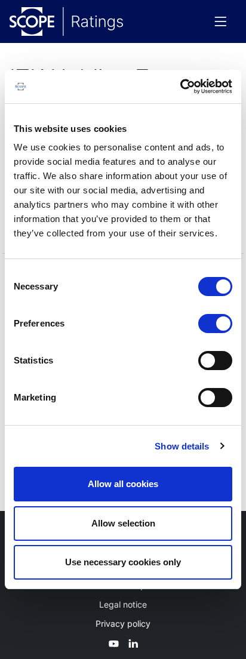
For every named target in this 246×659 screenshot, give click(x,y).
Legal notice (123, 604)
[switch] (215, 323)
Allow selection (123, 523)
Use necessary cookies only (123, 562)
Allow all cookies (123, 484)
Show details (182, 446)
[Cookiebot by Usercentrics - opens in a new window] (180, 86)
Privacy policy (123, 623)
